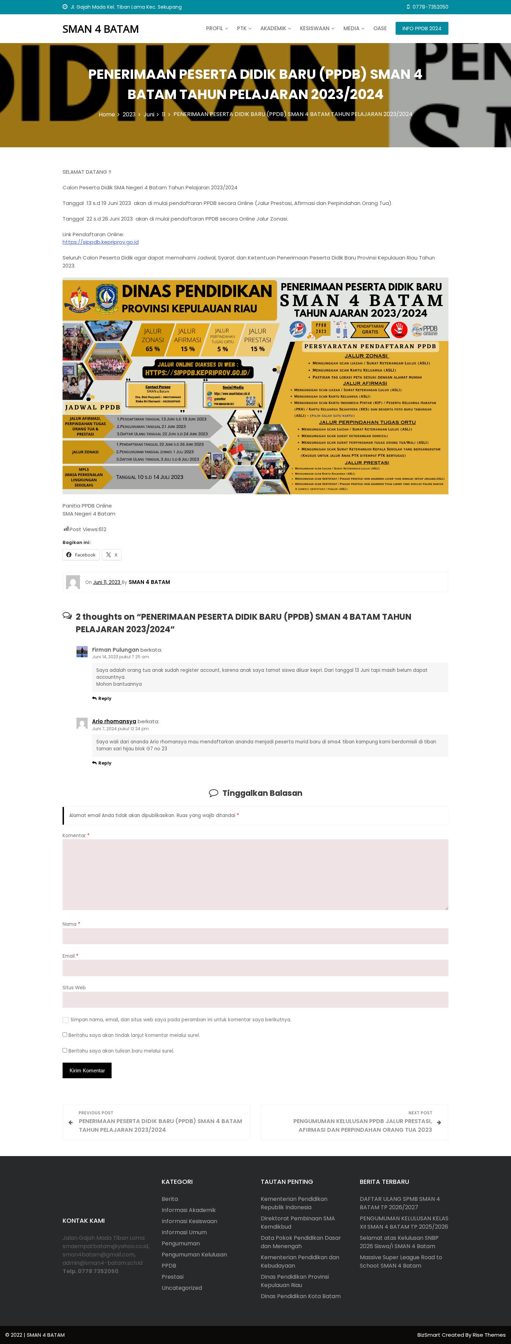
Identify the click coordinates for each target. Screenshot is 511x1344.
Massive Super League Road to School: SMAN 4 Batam (401, 1261)
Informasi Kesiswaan (189, 1221)
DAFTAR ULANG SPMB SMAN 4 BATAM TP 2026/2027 (400, 1203)
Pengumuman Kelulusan (194, 1255)
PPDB (169, 1266)
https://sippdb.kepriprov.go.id (101, 242)
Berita (170, 1199)
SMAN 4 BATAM (101, 29)
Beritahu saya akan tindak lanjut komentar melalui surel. (134, 1035)
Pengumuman (181, 1243)
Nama (71, 924)
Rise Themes (489, 1334)
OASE (380, 28)
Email (71, 956)
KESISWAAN (315, 28)
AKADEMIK (273, 28)
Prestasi (173, 1277)
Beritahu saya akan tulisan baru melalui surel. (121, 1051)
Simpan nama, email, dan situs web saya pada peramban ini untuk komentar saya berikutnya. (181, 1019)
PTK (241, 28)
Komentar (76, 835)
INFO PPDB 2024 (422, 28)
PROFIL (214, 28)
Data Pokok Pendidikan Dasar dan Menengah (301, 1242)
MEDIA (351, 28)
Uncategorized (182, 1288)
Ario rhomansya (114, 721)
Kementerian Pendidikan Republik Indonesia (294, 1203)
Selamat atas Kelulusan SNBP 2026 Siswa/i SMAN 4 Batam (399, 1242)
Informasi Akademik (189, 1210)
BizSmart (429, 1334)
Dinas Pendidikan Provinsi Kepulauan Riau (295, 1281)
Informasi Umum (184, 1232)
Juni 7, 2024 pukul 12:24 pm (120, 729)
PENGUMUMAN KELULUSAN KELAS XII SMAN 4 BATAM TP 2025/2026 (404, 1222)
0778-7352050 (429, 6)
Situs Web (74, 987)
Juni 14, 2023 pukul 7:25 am (120, 657)
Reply (105, 698)
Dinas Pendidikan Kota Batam (301, 1296)
